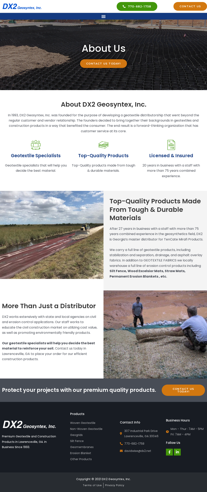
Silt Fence (77, 441)
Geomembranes (82, 447)
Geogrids (76, 435)
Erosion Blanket (80, 453)
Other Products (81, 459)
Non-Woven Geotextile (86, 429)
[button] (103, 16)
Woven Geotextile (82, 423)
